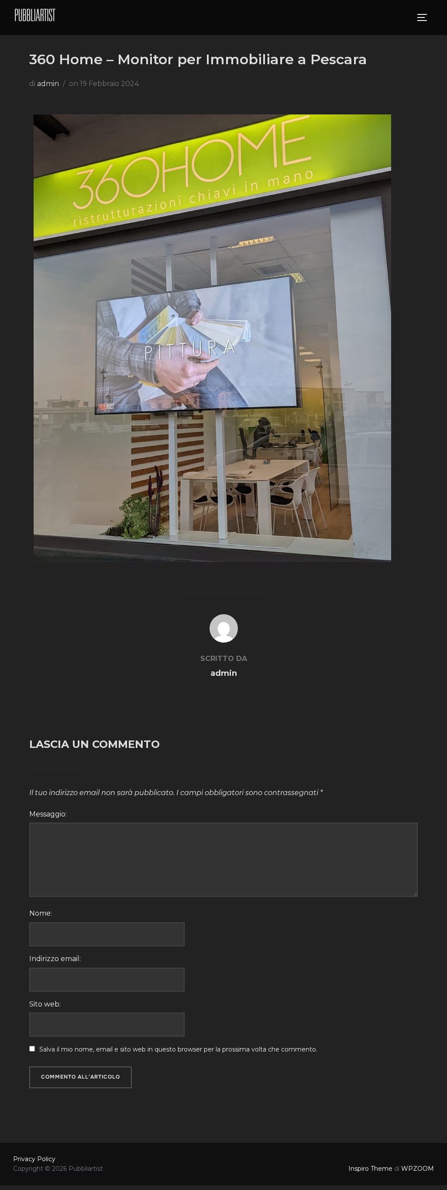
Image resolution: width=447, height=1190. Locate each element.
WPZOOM (417, 1169)
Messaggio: (48, 814)
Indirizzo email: (55, 959)
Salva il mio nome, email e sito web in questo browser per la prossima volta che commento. (178, 1049)
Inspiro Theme (370, 1169)
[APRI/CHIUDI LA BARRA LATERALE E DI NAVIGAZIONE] (425, 17)
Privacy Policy (34, 1159)
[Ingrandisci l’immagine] (379, 125)
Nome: (40, 913)
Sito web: (45, 1004)
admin (48, 84)
